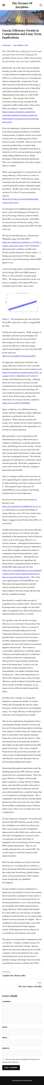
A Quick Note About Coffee (14, 975)
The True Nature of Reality (30, 986)
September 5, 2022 (21, 45)
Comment (7, 1001)
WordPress (27, 1080)
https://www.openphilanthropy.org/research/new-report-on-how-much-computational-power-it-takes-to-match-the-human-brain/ (22, 573)
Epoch (30, 54)
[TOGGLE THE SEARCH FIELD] (40, 5)
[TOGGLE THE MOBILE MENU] (3, 5)
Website (5, 1048)
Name (5, 1027)
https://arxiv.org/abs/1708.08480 (16, 403)
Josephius (6, 45)
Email (5, 1038)
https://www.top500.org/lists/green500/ (19, 355)
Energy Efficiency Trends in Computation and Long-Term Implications (21, 33)
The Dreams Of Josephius (22, 5)
